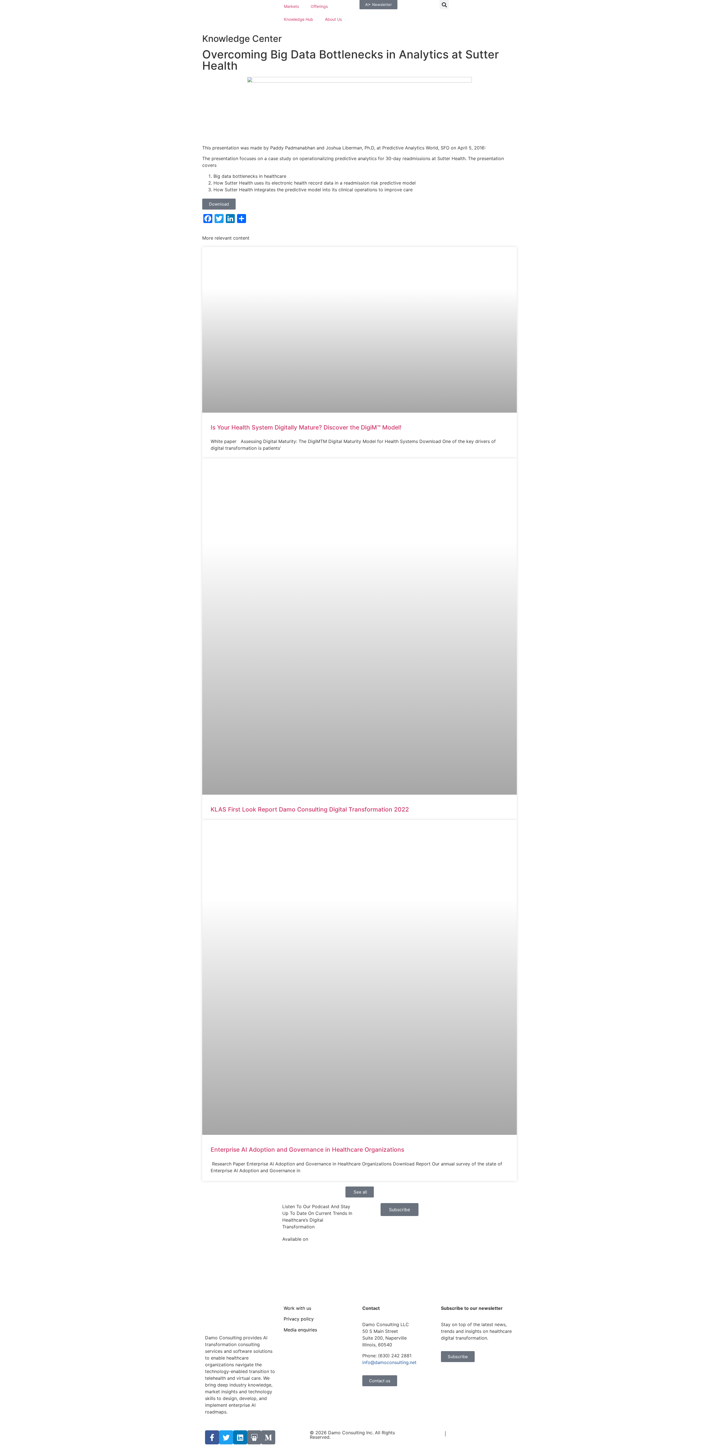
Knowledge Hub (298, 19)
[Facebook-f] (212, 1437)
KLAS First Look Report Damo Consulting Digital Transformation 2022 (310, 809)
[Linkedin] (240, 1437)
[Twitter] (226, 1437)
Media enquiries (300, 1330)
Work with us (297, 1308)
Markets (291, 6)
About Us (333, 19)
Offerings (319, 6)
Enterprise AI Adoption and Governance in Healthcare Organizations (307, 1149)
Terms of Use (429, 1434)
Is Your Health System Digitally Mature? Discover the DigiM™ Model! (306, 427)
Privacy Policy (462, 1434)
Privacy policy (299, 1319)
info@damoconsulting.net (389, 1362)
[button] (444, 4)
